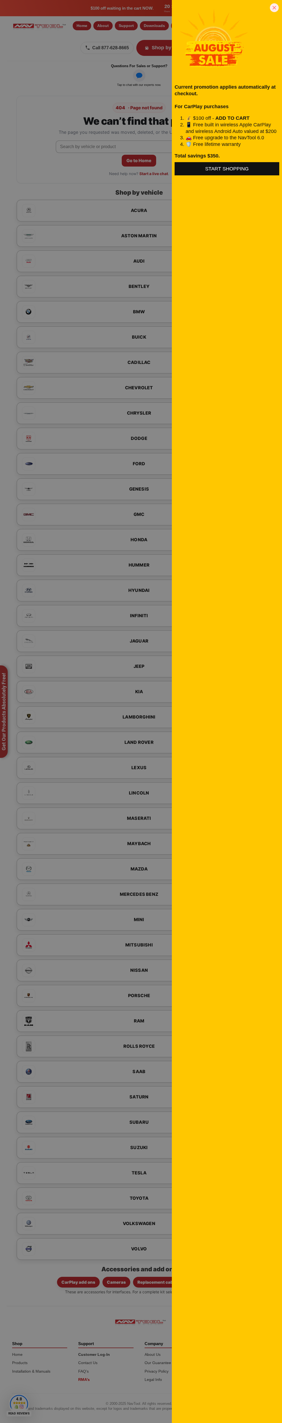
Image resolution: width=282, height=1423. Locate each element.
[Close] (274, 7)
